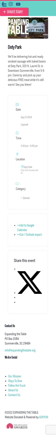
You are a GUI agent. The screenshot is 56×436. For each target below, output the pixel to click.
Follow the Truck (17, 385)
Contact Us (14, 395)
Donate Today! (15, 12)
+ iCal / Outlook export (29, 234)
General (26, 197)
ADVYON (43, 417)
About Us (13, 390)
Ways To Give (15, 381)
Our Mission (14, 376)
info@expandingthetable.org (20, 350)
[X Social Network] (29, 293)
